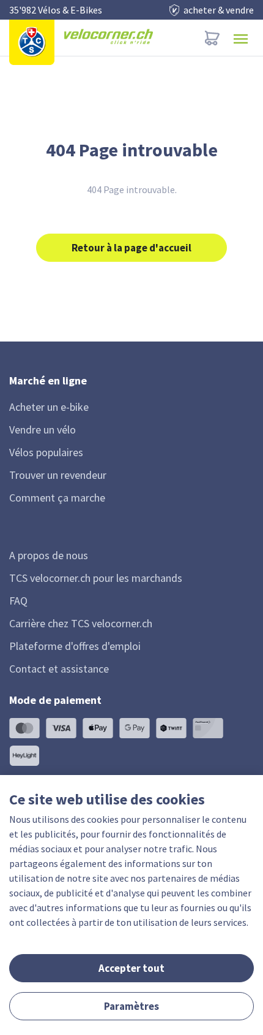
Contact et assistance (59, 669)
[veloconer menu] (241, 38)
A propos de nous (48, 555)
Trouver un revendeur (57, 475)
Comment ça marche (57, 498)
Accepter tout (131, 968)
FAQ (18, 601)
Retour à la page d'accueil (131, 247)
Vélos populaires (46, 452)
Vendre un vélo (42, 429)
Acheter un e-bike (49, 407)
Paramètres (131, 1006)
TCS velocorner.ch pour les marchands (95, 578)
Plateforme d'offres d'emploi (75, 646)
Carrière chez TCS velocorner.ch (80, 623)
